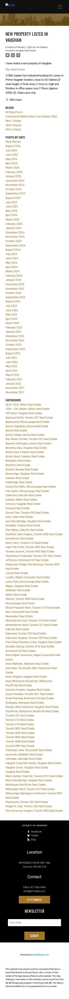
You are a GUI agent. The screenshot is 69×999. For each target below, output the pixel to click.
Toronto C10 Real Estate (20, 720)
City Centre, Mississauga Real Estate (27, 491)
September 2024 (15, 245)
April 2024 (12, 267)
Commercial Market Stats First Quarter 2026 (31, 116)
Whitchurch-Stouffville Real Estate (26, 784)
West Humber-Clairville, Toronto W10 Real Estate (34, 776)
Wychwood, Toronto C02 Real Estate (27, 802)
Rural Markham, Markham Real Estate (27, 663)
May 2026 (11, 159)
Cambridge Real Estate (19, 482)
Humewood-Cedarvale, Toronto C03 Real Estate (33, 555)
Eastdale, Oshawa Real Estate (23, 525)
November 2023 (15, 288)
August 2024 (13, 249)
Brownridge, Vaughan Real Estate (25, 473)
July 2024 (11, 254)
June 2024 (12, 258)
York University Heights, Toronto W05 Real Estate (34, 810)
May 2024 (11, 262)
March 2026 (12, 167)
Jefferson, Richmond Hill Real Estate (27, 560)
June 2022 (12, 362)
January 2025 (13, 228)
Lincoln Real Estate (17, 573)
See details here (15, 69)
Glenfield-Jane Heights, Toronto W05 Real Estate (34, 534)
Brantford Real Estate (18, 465)
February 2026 (14, 172)
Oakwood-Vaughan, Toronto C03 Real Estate (31, 638)
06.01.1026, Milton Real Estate (23, 404)
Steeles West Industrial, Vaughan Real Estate (32, 707)
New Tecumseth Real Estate (22, 612)
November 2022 (15, 340)
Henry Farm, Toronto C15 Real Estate (27, 542)
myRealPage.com (40, 954)
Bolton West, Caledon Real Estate (25, 456)
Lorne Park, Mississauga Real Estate (27, 581)
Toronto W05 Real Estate (20, 733)
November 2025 (15, 185)
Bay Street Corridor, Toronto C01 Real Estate (31, 439)
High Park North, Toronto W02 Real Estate (30, 547)
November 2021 (15, 392)
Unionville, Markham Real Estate (24, 754)
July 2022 (11, 357)
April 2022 (12, 370)
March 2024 (12, 271)
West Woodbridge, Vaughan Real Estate (29, 780)
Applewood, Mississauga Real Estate (27, 421)
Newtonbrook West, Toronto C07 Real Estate (32, 625)
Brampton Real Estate (18, 460)
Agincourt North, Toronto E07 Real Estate (29, 417)
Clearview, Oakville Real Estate (24, 495)
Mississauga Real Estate (20, 603)
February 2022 (14, 379)
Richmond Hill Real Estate (21, 650)
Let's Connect (34, 900)
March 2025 (12, 219)
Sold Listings (13, 129)
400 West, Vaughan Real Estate (24, 413)
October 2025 (14, 189)
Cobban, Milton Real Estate (21, 499)
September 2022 (15, 349)
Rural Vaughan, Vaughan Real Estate (26, 676)
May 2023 (11, 314)
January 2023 (13, 331)
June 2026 (12, 154)
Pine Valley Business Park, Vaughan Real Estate (34, 642)
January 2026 (13, 176)
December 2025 (15, 180)
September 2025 (15, 193)
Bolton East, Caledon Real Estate (25, 452)
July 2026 (11, 150)
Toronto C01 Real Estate (20, 715)
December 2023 (15, 284)
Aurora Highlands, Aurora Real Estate (27, 426)
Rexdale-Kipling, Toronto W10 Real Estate (30, 646)
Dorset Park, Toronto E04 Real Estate (27, 512)
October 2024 (14, 241)
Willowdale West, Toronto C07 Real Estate (30, 789)
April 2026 (12, 163)
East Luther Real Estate (19, 516)
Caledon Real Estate (17, 478)
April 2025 (12, 215)
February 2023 (14, 327)
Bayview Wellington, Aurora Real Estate (28, 443)
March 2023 (12, 323)
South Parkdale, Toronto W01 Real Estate (29, 694)
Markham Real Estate (18, 590)
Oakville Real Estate (17, 629)
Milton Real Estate (16, 594)
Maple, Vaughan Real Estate (22, 586)
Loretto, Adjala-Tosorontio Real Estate (28, 577)
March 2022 (12, 375)
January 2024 (13, 280)
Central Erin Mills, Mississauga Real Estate (31, 486)
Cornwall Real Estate (18, 508)
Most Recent (13, 141)
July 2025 (11, 202)
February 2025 (14, 223)
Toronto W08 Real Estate (20, 741)
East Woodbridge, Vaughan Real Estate (28, 521)
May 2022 (11, 366)
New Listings (13, 120)
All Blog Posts (14, 112)
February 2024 (14, 275)
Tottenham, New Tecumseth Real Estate (29, 750)
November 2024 (15, 236)
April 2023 (12, 319)
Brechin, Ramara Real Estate (22, 469)
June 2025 (12, 206)
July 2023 (11, 306)
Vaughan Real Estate (26, 50)
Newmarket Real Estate (19, 616)
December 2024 (15, 232)
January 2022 (13, 383)
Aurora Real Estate (16, 430)
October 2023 (14, 293)
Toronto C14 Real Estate (20, 724)
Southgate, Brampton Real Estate (25, 702)
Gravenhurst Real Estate (19, 538)
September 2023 (15, 297)
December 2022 (15, 336)
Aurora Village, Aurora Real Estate (25, 434)
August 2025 (13, 197)
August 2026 (13, 146)
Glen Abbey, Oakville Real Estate (24, 529)
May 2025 (11, 210)
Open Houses (14, 125)
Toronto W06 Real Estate (20, 737)
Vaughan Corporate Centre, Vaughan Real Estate (33, 763)
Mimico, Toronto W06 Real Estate (25, 599)
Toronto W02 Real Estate (20, 728)
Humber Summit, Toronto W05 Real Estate (30, 551)
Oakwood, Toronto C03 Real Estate (26, 633)
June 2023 (12, 310)
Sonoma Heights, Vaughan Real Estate (28, 689)
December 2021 (15, 388)
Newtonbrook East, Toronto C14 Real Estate (31, 620)
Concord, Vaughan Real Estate (23, 503)
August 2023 (13, 301)
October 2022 (14, 344)
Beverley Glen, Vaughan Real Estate (26, 447)
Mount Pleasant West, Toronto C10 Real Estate (33, 607)
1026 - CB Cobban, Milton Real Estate (27, 408)
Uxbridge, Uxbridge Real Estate (24, 758)
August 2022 (13, 353)
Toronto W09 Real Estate (20, 746)
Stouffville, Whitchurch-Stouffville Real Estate (32, 711)
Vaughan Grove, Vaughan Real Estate (27, 767)
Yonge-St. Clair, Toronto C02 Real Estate (29, 806)
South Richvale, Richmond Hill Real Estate (30, 698)
